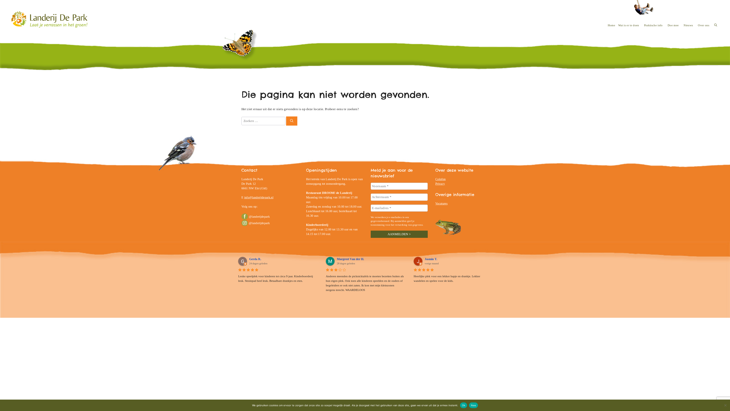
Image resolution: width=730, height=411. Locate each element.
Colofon (440, 179)
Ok (463, 405)
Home (611, 25)
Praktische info (653, 25)
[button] (716, 25)
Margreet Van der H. (350, 259)
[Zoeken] (291, 121)
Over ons (703, 25)
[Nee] (725, 405)
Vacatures (441, 203)
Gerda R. (255, 259)
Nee (473, 405)
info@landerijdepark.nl (258, 197)
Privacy (440, 183)
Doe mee (673, 25)
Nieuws (688, 25)
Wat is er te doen (628, 25)
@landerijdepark (259, 216)
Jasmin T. (431, 259)
